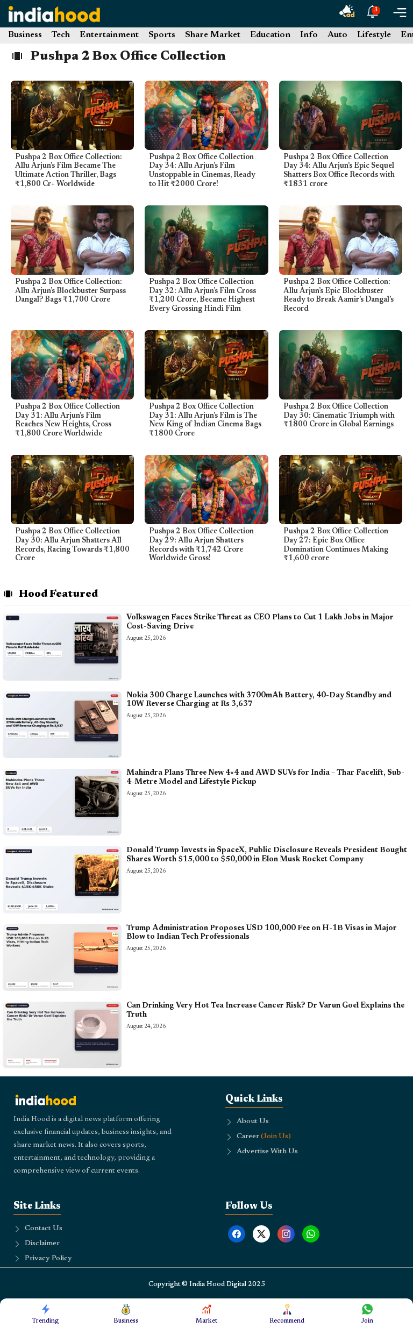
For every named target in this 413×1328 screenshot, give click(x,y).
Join (367, 1321)
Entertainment (109, 35)
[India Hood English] (54, 14)
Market (206, 1321)
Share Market (212, 35)
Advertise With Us (267, 1151)
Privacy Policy (48, 1258)
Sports (161, 35)
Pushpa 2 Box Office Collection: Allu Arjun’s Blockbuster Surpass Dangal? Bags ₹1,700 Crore (70, 291)
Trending (45, 1321)
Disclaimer (42, 1243)
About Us (253, 1121)
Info (309, 35)
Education (270, 35)
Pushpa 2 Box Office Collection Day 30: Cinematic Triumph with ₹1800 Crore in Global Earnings (339, 416)
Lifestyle (374, 35)
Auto (337, 35)
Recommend (286, 1321)
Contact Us (43, 1228)
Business (25, 35)
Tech (61, 35)
